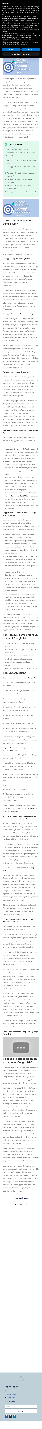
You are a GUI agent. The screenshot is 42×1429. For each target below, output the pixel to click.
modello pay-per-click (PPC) (17, 496)
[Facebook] (6, 1416)
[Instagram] (10, 1416)
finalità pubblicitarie (22, 26)
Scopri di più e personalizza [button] (21, 54)
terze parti (32, 16)
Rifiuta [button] (11, 49)
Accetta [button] (30, 49)
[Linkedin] (14, 1416)
